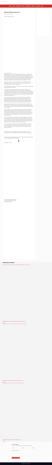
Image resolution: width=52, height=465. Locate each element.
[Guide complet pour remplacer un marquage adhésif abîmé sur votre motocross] (26, 292)
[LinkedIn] (18, 141)
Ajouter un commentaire (15, 450)
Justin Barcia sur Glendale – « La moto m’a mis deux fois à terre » (12, 439)
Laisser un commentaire (15, 457)
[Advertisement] (43, 23)
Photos (22, 6)
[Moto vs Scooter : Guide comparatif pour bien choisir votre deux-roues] (26, 351)
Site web (33, 447)
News (14, 6)
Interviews (18, 6)
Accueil (10, 6)
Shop (42, 6)
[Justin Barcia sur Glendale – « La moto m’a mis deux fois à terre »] (26, 410)
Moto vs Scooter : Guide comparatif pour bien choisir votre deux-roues (13, 380)
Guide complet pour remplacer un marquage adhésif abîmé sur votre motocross (14, 321)
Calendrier (27, 6)
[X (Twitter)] (18, 140)
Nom (13, 447)
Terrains (33, 6)
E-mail (23, 447)
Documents (38, 6)
